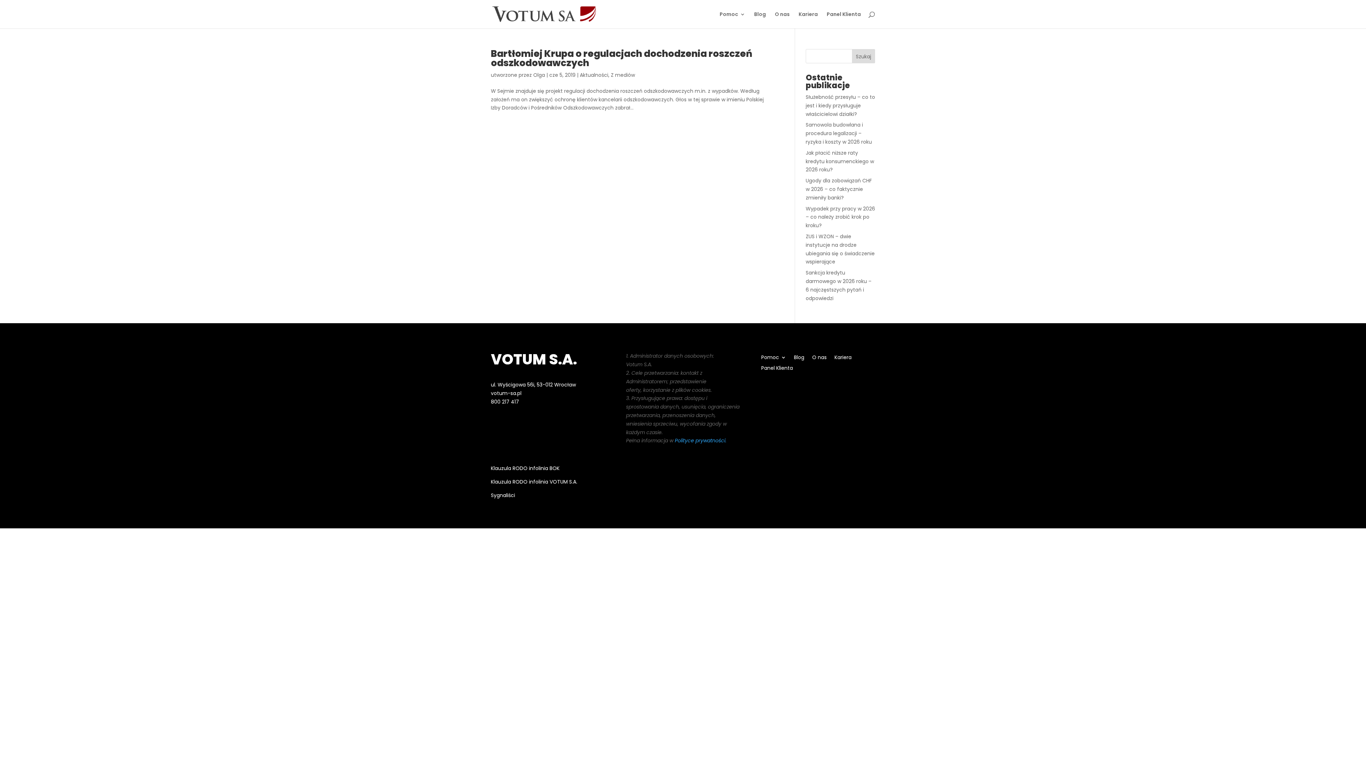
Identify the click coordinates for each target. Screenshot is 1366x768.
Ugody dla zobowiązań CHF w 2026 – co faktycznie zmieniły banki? (839, 189)
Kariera (808, 15)
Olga (539, 75)
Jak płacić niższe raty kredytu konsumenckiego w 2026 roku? (840, 161)
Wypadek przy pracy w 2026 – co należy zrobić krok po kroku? (840, 217)
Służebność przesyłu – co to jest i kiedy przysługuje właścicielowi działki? (840, 106)
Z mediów (623, 75)
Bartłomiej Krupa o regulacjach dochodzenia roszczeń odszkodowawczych (621, 58)
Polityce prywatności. (700, 440)
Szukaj (863, 56)
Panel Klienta (844, 15)
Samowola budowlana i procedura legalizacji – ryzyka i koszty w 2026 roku (839, 133)
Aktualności (594, 75)
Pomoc (729, 15)
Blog (760, 15)
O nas (782, 15)
